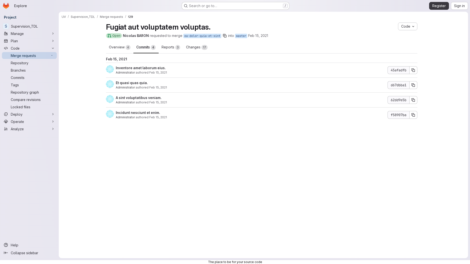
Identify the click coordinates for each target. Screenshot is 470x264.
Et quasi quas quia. (132, 83)
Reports (170, 47)
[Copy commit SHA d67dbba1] (413, 85)
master (241, 36)
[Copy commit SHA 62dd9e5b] (413, 100)
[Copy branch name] (225, 36)
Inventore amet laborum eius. (141, 68)
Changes (196, 47)
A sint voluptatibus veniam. (139, 98)
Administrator (125, 72)
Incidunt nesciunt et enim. (138, 112)
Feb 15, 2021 (258, 35)
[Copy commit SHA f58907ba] (413, 115)
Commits (145, 47)
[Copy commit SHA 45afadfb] (413, 70)
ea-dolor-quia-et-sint (202, 36)
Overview (119, 47)
